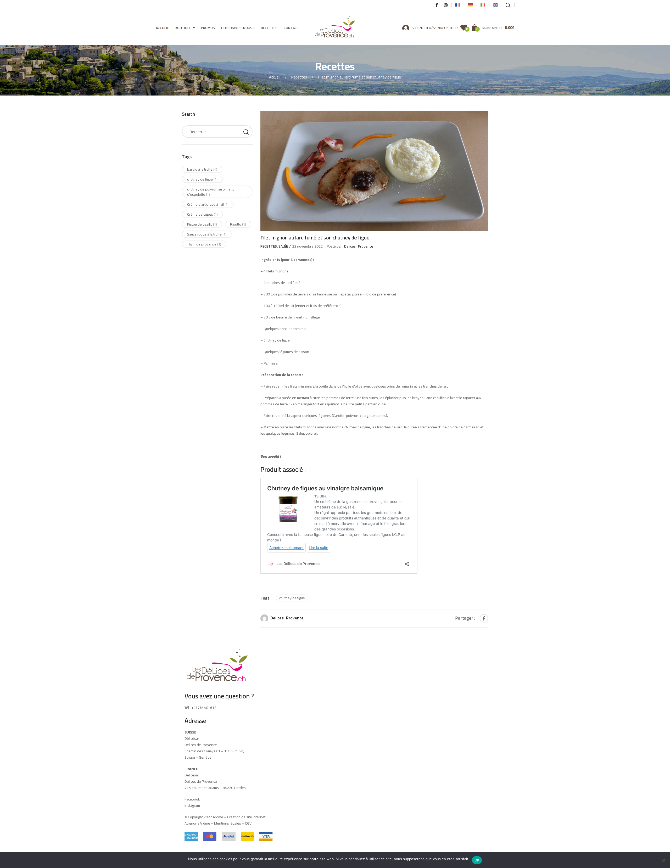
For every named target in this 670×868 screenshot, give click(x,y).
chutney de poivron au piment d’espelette (210, 192)
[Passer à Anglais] (495, 5)
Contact (291, 27)
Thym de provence (204, 244)
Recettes (269, 27)
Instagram (192, 805)
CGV (248, 823)
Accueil (162, 27)
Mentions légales (227, 823)
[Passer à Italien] (483, 5)
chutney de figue (292, 598)
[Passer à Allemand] (470, 5)
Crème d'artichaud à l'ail (207, 204)
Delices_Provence (287, 617)
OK (476, 860)
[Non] (663, 860)
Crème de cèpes (202, 214)
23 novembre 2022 (307, 246)
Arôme (204, 823)
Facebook (192, 799)
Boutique (183, 27)
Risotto (238, 224)
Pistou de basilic (202, 224)
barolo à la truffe (202, 169)
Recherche (246, 131)
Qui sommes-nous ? (238, 27)
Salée (283, 246)
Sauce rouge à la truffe (206, 234)
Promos (208, 27)
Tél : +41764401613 (200, 707)
